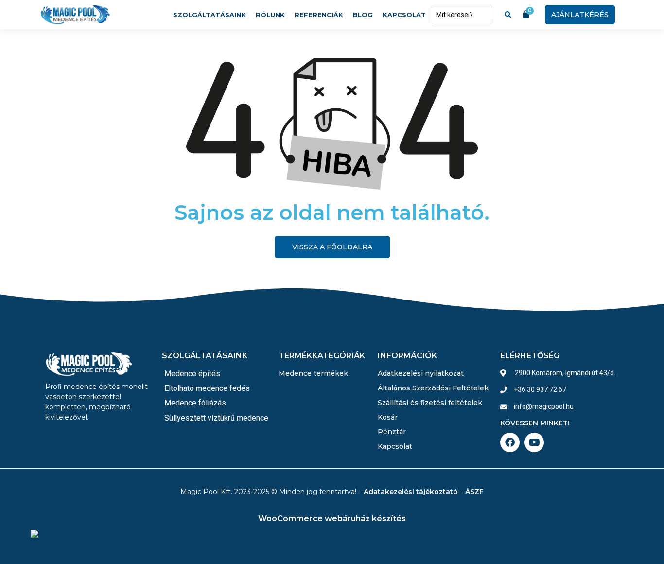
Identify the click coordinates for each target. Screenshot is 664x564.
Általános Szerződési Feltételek (433, 388)
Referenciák (319, 14)
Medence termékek (313, 373)
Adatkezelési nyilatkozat (421, 373)
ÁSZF (474, 491)
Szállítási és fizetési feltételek (430, 402)
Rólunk (270, 14)
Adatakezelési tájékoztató (411, 491)
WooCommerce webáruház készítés (332, 518)
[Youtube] (534, 442)
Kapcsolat (404, 14)
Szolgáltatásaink (209, 14)
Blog (363, 14)
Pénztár (392, 431)
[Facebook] (510, 442)
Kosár (388, 417)
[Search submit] (508, 14)
